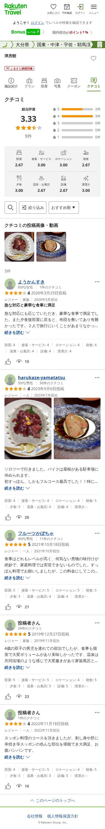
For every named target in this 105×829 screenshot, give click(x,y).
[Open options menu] (97, 281)
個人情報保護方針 (62, 816)
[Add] (94, 58)
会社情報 (35, 816)
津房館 (10, 55)
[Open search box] (10, 207)
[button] (19, 247)
